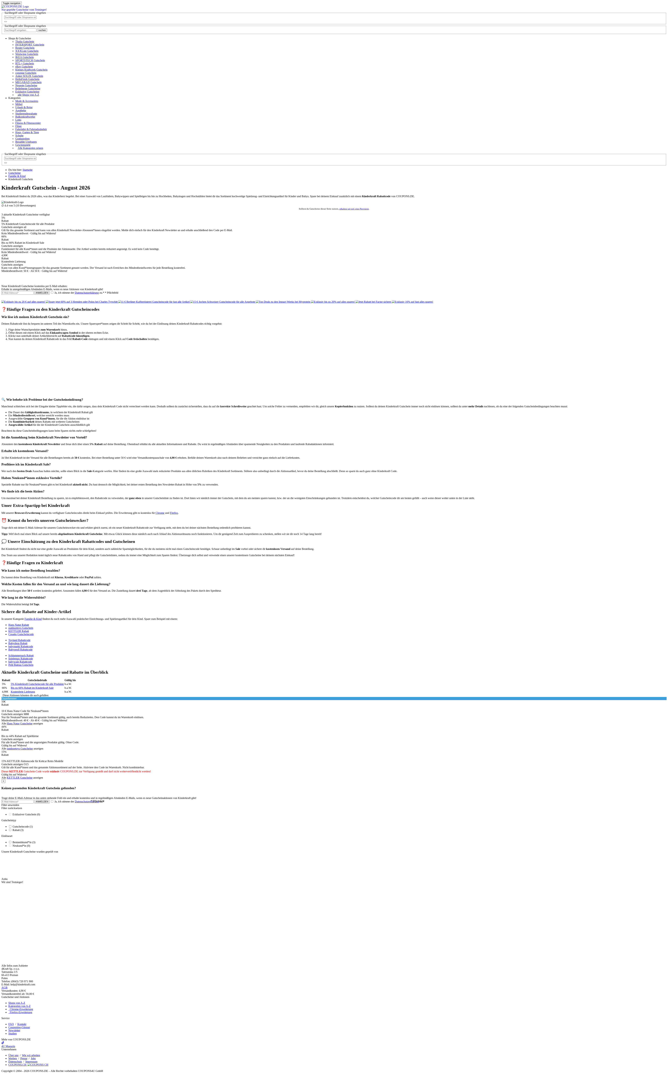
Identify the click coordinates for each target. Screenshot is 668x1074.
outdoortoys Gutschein (20, 627)
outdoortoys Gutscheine (20, 748)
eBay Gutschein (24, 66)
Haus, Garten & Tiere (27, 132)
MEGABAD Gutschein (28, 82)
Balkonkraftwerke (25, 116)
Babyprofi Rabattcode (20, 649)
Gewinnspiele (22, 144)
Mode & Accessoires (26, 101)
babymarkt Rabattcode (20, 646)
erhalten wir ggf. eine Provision (354, 208)
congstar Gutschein (25, 72)
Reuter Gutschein (24, 47)
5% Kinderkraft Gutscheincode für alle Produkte (37, 684)
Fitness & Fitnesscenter (28, 122)
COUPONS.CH (17, 1064)
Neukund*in (21, 845)
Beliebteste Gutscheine (27, 88)
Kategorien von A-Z (19, 1006)
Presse (23, 1058)
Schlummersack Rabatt (21, 655)
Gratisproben (22, 138)
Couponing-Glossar (19, 1027)
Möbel (18, 104)
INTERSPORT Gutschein (29, 44)
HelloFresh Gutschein (27, 79)
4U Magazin (8, 1046)
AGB (4, 987)
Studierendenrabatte (26, 113)
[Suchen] (5, 21)
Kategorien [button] (14, 97)
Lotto (18, 119)
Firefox (174, 512)
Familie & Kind (33, 618)
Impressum (31, 1061)
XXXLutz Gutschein (26, 50)
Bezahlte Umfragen (26, 141)
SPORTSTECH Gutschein (30, 60)
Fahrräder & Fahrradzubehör (31, 129)
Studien (12, 1033)
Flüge (18, 126)
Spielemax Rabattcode (20, 658)
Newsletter (14, 1030)
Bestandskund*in (24, 842)
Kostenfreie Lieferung (23, 691)
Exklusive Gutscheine (27, 91)
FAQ (11, 1024)
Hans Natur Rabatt (18, 624)
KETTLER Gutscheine (20, 777)
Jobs (33, 1058)
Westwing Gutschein (26, 54)
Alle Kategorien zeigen (30, 148)
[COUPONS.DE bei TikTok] (2, 1043)
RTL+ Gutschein (24, 63)
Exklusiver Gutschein (26, 814)
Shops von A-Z (16, 1002)
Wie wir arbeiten (31, 1055)
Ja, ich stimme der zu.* (86, 292)
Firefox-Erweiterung (20, 1012)
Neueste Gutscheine (26, 85)
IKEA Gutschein (24, 57)
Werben (12, 1058)
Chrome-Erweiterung (20, 1009)
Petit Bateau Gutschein (20, 664)
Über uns (13, 1055)
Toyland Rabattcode (19, 640)
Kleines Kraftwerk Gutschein (31, 69)
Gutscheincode (23, 826)
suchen (42, 30)
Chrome (160, 512)
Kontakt (21, 1024)
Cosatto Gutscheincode (21, 634)
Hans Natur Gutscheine (20, 723)
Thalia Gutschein (24, 41)
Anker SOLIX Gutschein (29, 76)
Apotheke (20, 110)
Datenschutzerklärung (87, 292)
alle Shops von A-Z (28, 94)
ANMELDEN (42, 293)
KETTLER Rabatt (18, 631)
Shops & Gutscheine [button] (19, 38)
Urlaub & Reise (24, 107)
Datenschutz (15, 1061)
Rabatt (18, 830)
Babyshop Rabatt (17, 643)
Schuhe (19, 135)
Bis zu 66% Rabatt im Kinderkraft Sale (32, 687)
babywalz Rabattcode (20, 661)
